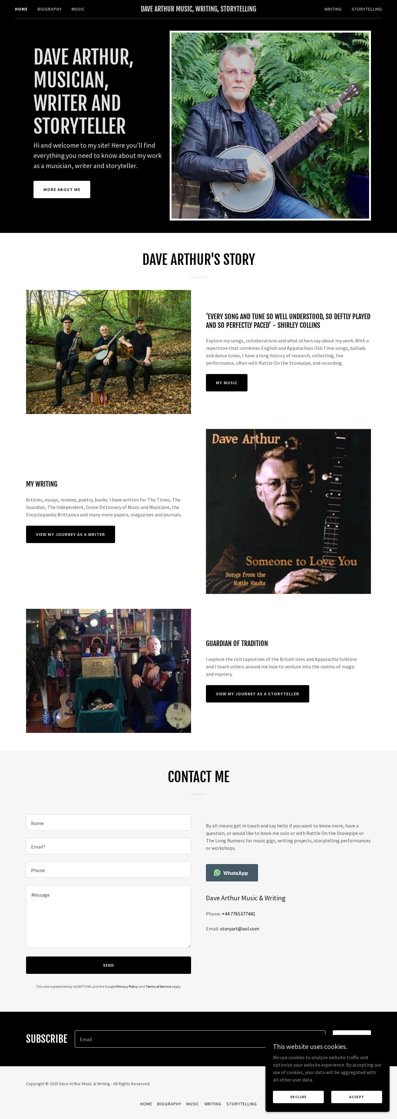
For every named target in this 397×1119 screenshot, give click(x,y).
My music (227, 383)
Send (108, 965)
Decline (298, 1096)
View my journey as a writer (70, 534)
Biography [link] (50, 9)
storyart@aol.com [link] (239, 928)
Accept (356, 1096)
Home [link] (21, 9)
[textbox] (108, 822)
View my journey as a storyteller (257, 694)
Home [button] (146, 1104)
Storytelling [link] (367, 9)
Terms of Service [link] (158, 986)
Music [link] (78, 9)
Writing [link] (333, 9)
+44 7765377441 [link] (238, 914)
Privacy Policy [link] (127, 986)
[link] (198, 10)
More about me (61, 189)
